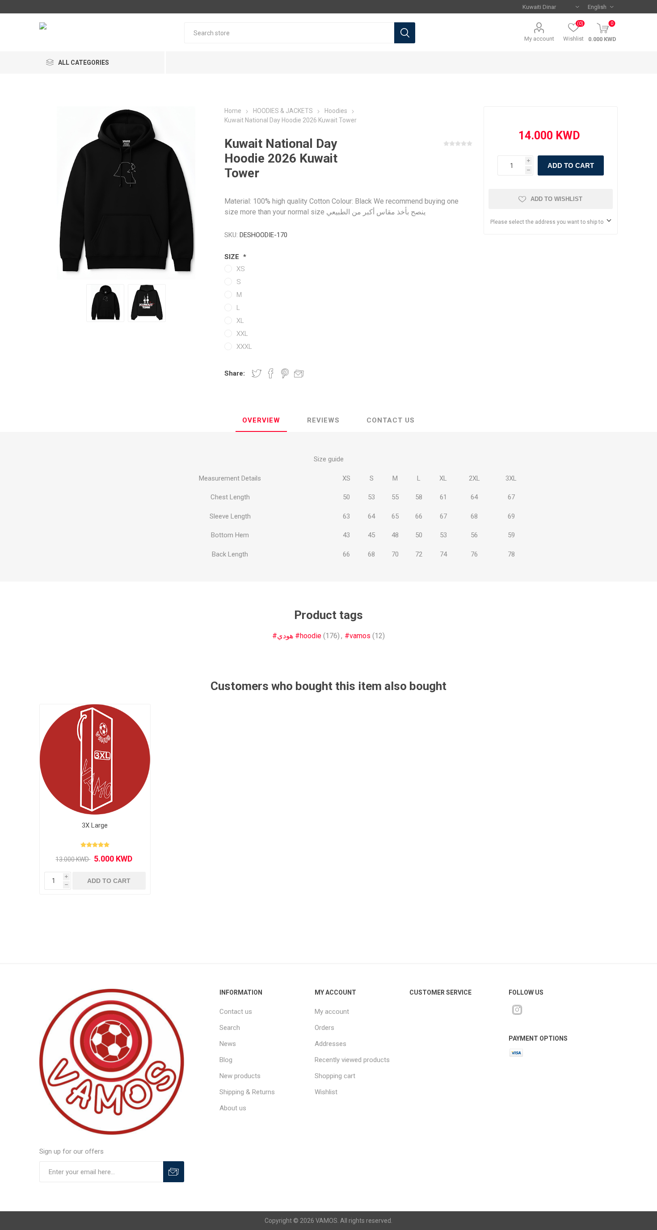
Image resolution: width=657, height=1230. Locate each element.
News (227, 1044)
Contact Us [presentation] (390, 420)
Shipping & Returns (247, 1092)
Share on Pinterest (285, 373)
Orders (324, 1028)
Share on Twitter (256, 373)
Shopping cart (335, 1076)
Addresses (330, 1044)
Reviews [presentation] (323, 420)
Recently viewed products (352, 1060)
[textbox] (289, 32)
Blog (225, 1060)
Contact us (235, 1012)
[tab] (261, 421)
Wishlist (326, 1092)
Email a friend (299, 373)
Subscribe (173, 1171)
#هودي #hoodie (296, 636)
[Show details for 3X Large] (95, 759)
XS (240, 269)
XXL (242, 334)
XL (240, 321)
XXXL (244, 347)
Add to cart (571, 165)
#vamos (358, 636)
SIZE (232, 257)
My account (539, 38)
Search (404, 32)
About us (232, 1108)
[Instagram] (517, 1010)
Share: (234, 373)
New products (240, 1076)
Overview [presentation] (261, 420)
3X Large (95, 825)
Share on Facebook (271, 373)
